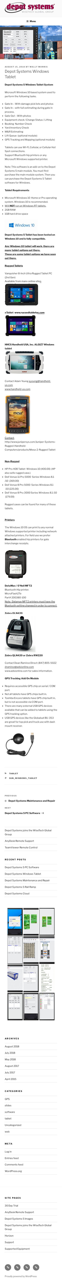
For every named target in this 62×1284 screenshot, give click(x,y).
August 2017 (12, 1066)
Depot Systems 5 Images (19, 1218)
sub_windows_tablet (23, 778)
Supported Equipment (17, 1248)
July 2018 (10, 1052)
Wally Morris (39, 67)
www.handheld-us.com (17, 389)
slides (8, 1105)
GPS (7, 1099)
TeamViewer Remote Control (21, 847)
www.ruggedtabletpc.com (29, 312)
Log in (8, 1151)
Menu (33, 21)
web (7, 1131)
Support (9, 1242)
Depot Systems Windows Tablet (23, 873)
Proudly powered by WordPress (21, 1276)
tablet (13, 773)
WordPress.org (13, 1171)
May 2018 (10, 1059)
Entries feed (12, 1158)
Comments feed (14, 1164)
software (10, 1112)
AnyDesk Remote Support (19, 841)
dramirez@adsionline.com (19, 666)
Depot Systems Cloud (17, 893)
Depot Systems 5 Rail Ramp (20, 887)
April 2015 (10, 1079)
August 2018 (12, 1046)
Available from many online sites (23, 281)
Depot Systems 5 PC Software (22, 867)
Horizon (9, 1235)
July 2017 (10, 1072)
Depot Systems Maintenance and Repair (27, 880)
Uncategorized (13, 1125)
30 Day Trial (11, 1205)
